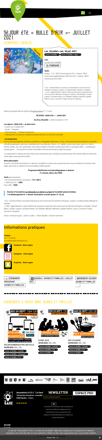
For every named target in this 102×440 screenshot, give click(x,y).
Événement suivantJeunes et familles (86, 280)
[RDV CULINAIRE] (83, 338)
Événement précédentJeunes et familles (14, 281)
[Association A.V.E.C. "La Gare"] (8, 404)
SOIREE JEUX (43, 340)
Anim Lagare (28, 245)
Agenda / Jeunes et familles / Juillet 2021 (51, 280)
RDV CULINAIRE (74, 340)
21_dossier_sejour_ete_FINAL (51, 173)
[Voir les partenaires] (51, 383)
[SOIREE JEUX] (53, 338)
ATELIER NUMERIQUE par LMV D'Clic (19, 345)
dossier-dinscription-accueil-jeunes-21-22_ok (46, 195)
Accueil (7, 425)
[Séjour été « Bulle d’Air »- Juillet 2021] (23, 73)
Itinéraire (54, 65)
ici (64, 417)
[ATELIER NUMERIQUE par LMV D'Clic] (21, 343)
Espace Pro (84, 393)
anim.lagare (28, 254)
